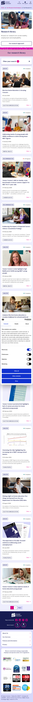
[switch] (29, 354)
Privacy (5, 644)
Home (2, 7)
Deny (16, 381)
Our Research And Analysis (14, 7)
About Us (5, 633)
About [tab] (27, 323)
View (27, 105)
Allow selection (16, 376)
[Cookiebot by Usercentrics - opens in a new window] (24, 320)
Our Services (6, 637)
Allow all (16, 371)
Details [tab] (16, 323)
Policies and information (10, 641)
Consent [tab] (6, 323)
